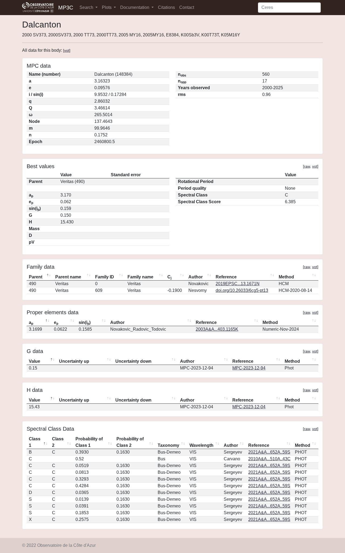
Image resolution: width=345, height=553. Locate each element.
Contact (186, 7)
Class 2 (58, 442)
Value (34, 361)
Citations (166, 7)
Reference (226, 277)
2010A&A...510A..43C (269, 459)
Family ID (104, 277)
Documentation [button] (135, 7)
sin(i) (85, 323)
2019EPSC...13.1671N (238, 283)
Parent (35, 277)
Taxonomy (168, 445)
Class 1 (34, 442)
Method (286, 277)
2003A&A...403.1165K (217, 329)
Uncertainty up (74, 361)
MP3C (65, 8)
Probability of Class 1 (89, 442)
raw (307, 166)
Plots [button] (107, 7)
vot (66, 50)
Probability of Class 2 (130, 442)
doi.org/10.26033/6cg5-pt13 (242, 290)
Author (195, 277)
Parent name (68, 277)
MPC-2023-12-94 (248, 368)
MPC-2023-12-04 (248, 407)
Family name (140, 277)
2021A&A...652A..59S (269, 452)
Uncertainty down (133, 361)
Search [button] (87, 7)
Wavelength (201, 445)
